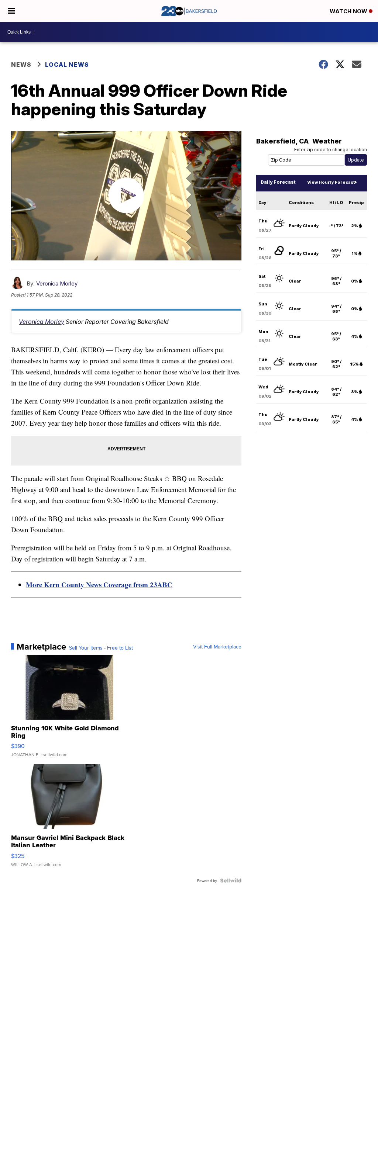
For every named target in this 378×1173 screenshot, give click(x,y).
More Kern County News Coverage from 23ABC (99, 584)
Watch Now (349, 11)
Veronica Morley (57, 283)
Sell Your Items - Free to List (101, 647)
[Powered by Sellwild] (230, 880)
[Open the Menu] (11, 11)
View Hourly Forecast (331, 182)
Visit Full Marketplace (217, 646)
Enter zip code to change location (330, 149)
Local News (67, 64)
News (21, 64)
